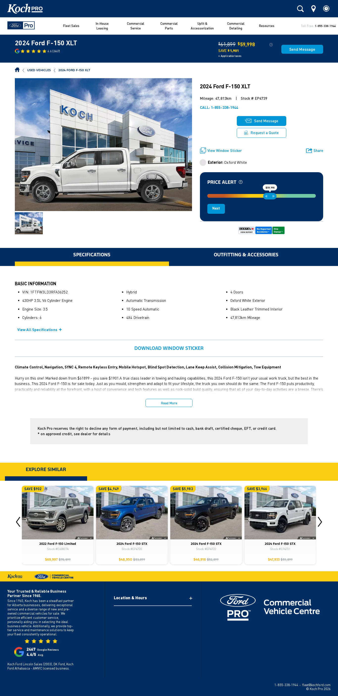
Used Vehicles (39, 70)
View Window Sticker (224, 150)
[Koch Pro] (23, 8)
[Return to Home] (17, 70)
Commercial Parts (169, 26)
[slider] (270, 196)
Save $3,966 (257, 489)
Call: (219, 107)
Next (216, 208)
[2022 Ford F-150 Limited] (58, 513)
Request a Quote (265, 132)
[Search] (300, 9)
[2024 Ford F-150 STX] (132, 513)
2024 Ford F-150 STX (132, 544)
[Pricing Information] (271, 44)
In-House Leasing (102, 26)
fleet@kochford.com (316, 685)
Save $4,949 (108, 489)
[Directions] (313, 8)
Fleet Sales (71, 26)
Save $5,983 (183, 489)
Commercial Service (135, 26)
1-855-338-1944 (325, 26)
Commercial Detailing (235, 26)
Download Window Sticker (169, 348)
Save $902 (33, 489)
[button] (320, 522)
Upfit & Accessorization (202, 26)
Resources (266, 26)
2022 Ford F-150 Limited (57, 544)
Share (314, 150)
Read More (169, 403)
